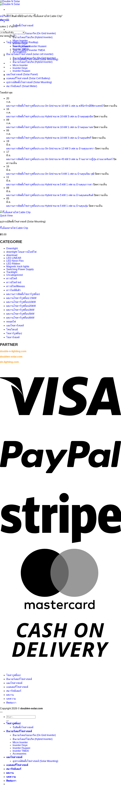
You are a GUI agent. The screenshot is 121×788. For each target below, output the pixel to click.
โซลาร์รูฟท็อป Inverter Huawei (29, 46)
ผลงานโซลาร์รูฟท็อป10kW (21, 302)
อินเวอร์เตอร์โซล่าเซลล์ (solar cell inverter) (29, 54)
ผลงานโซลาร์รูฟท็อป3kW (20, 309)
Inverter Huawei (21, 71)
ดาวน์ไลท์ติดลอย (15, 286)
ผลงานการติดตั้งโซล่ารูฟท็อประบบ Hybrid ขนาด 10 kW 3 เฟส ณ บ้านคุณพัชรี (48, 137)
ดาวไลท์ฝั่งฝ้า (13, 290)
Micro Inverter (20, 40)
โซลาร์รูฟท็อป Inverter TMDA (29, 50)
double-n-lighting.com (13, 351)
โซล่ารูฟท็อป (13, 21)
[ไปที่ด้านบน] (1, 712)
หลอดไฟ (11, 321)
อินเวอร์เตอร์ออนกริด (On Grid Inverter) (34, 33)
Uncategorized (14, 275)
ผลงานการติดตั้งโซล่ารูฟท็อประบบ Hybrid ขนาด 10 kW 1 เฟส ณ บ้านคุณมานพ (49, 127)
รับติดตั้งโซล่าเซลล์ (23, 25)
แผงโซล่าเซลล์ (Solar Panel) (22, 74)
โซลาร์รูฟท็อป (14, 333)
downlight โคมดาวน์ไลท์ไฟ (21, 252)
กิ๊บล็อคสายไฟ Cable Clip (14, 228)
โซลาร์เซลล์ (13, 337)
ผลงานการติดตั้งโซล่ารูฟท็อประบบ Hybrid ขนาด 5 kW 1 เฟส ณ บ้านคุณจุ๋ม (47, 205)
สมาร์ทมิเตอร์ (13, 691)
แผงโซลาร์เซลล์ (15, 325)
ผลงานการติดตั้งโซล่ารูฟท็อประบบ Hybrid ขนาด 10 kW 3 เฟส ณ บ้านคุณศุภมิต (49, 116)
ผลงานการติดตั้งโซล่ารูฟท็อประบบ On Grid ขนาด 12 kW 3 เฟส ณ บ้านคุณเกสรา (50, 148)
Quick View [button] (6, 215)
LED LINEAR (13, 258)
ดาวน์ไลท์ (11, 278)
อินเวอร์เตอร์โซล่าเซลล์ (19, 29)
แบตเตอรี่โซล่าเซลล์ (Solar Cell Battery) (28, 78)
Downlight (12, 248)
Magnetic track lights (17, 266)
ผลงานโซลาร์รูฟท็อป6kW (20, 317)
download (11, 255)
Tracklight (11, 272)
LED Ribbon (13, 263)
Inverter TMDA (21, 751)
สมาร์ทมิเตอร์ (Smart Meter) (21, 86)
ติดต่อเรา (11, 702)
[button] (4, 20)
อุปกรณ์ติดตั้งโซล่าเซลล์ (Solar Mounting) (29, 82)
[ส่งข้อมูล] (7, 720)
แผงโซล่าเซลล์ (14, 683)
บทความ (11, 698)
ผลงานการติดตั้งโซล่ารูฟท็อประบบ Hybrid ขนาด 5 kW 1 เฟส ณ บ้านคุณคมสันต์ (49, 195)
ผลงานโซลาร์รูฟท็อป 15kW (21, 298)
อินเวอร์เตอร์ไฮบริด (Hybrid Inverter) (32, 37)
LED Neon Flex (15, 260)
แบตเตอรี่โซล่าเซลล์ (17, 687)
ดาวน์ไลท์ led (13, 282)
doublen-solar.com (11, 356)
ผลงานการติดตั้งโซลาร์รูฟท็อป (23, 294)
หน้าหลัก (5, 16)
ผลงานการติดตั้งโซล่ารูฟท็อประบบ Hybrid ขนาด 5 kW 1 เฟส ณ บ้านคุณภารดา (49, 184)
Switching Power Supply (20, 269)
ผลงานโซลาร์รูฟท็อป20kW (21, 306)
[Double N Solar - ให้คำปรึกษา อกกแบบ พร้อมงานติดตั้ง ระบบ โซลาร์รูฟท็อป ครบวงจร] (10, 2)
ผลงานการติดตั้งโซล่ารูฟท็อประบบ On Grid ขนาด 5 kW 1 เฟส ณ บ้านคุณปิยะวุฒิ (50, 173)
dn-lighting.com (9, 362)
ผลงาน (10, 694)
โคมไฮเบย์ (12, 329)
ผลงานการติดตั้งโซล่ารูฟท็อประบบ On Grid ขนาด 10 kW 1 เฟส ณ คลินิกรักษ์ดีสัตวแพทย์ (54, 105)
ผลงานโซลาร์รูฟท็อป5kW (20, 313)
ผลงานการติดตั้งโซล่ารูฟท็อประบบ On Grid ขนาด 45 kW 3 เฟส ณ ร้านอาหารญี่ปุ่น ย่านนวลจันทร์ (59, 159)
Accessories (19, 753)
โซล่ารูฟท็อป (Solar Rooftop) (22, 42)
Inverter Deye (20, 68)
